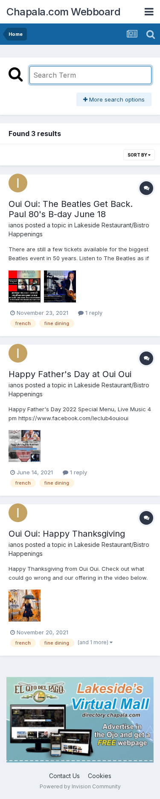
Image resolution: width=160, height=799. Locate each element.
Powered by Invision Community (80, 786)
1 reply (93, 312)
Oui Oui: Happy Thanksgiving (67, 534)
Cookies (99, 775)
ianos (16, 225)
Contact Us (64, 775)
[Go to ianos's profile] (18, 183)
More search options (116, 99)
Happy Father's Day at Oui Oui (70, 374)
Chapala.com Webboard (63, 12)
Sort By (138, 154)
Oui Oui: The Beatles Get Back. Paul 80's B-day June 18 (71, 209)
